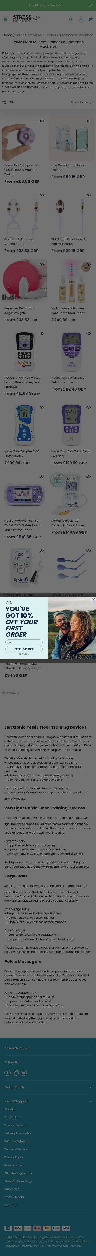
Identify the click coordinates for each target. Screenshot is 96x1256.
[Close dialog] (93, 599)
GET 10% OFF (24, 649)
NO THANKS (24, 654)
